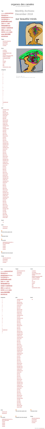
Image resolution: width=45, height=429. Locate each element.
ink (6, 23)
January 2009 (5, 217)
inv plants (4, 45)
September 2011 (6, 181)
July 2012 (4, 166)
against (19, 77)
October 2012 (5, 162)
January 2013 (5, 157)
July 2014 (4, 137)
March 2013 (5, 154)
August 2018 (5, 115)
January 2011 (5, 191)
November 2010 (6, 194)
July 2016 (4, 127)
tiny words (3, 240)
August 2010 (5, 198)
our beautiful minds (26, 19)
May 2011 (4, 185)
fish (9, 17)
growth (26, 77)
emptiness (5, 17)
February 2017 (5, 121)
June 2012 (4, 167)
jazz (9, 23)
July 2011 (4, 183)
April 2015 (4, 133)
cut (3, 59)
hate (2, 23)
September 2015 (6, 128)
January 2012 (5, 175)
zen (7, 36)
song (10, 30)
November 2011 (6, 178)
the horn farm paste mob (6, 232)
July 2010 (4, 199)
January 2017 (5, 122)
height (5, 23)
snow (5, 30)
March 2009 (5, 214)
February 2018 (5, 119)
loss (9, 25)
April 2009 (4, 213)
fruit (21, 77)
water (10, 32)
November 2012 (6, 160)
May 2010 (4, 201)
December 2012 (5, 159)
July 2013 (4, 150)
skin (28, 77)
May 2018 (4, 118)
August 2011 (5, 182)
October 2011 (5, 179)
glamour (6, 19)
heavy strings (5, 43)
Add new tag (3, 13)
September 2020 (6, 109)
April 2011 (4, 186)
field (3, 65)
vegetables (7, 32)
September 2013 (6, 147)
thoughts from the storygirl (7, 252)
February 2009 (5, 215)
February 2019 (5, 112)
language (4, 25)
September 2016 (6, 125)
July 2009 (4, 210)
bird (12, 13)
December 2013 (5, 143)
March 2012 (5, 172)
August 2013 (5, 148)
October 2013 (5, 146)
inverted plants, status (7, 66)
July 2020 (4, 111)
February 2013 (5, 156)
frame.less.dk (5, 226)
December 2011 (5, 176)
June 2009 (4, 211)
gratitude (23, 77)
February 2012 (5, 173)
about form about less (7, 41)
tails (3, 64)
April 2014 (4, 140)
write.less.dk (5, 228)
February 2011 (5, 189)
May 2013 (4, 151)
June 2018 (4, 116)
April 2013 (4, 153)
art (10, 13)
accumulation (5, 42)
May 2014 (4, 138)
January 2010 (5, 207)
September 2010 (6, 197)
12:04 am (19, 76)
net (6, 27)
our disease (5, 51)
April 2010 (4, 202)
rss (3, 222)
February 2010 (5, 205)
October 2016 (5, 124)
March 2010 (5, 204)
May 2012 (4, 169)
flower (12, 17)
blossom (4, 15)
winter (3, 34)
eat (7, 15)
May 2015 (4, 131)
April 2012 (4, 170)
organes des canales (22, 4)
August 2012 (5, 165)
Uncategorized (5, 102)
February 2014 (5, 141)
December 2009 (5, 208)
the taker (4, 61)
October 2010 (5, 195)
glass (9, 19)
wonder (31, 77)
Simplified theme (42, 428)
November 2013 (6, 144)
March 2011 (5, 188)
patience (10, 28)
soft (7, 30)
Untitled (4, 244)
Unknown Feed (4, 236)
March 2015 (5, 134)
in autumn (5, 50)
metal (3, 27)
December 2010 (5, 192)
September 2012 (6, 163)
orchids (4, 62)
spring (3, 32)
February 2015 (5, 135)
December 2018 (5, 114)
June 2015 (4, 130)
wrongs (34, 77)
